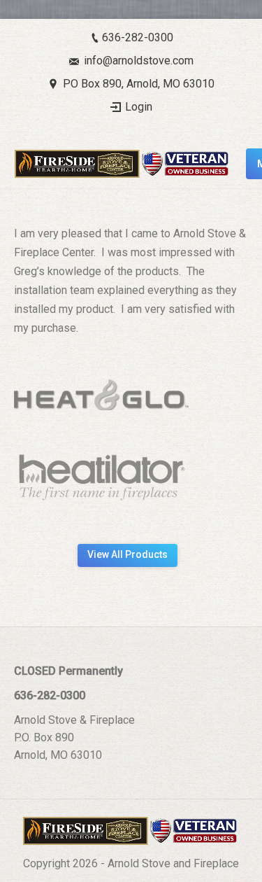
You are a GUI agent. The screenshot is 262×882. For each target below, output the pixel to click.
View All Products (127, 554)
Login (138, 106)
